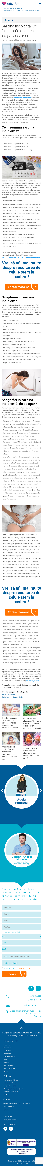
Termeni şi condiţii (13, 1161)
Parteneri (6, 1062)
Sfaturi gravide (8, 1065)
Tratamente (7, 1054)
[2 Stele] (16, 687)
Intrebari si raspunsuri (10, 1092)
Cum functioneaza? (9, 1057)
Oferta (5, 1060)
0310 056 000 (35, 996)
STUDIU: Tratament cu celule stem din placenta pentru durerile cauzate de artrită (32, 753)
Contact (5, 1071)
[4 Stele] (19, 687)
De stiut (5, 1095)
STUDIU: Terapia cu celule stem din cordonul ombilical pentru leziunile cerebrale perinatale (10, 723)
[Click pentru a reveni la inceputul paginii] (21, 1028)
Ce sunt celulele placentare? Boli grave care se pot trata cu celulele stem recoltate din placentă (32, 723)
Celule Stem (7, 1051)
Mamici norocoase (9, 1068)
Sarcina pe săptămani (10, 1080)
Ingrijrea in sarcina (8, 40)
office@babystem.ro (32, 1005)
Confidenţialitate (25, 1161)
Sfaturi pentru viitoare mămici (25, 40)
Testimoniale (7, 1048)
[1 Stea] (14, 687)
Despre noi (6, 1045)
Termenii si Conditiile (23, 968)
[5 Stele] (20, 687)
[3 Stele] (17, 687)
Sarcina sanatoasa (9, 1083)
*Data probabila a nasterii (11, 932)
